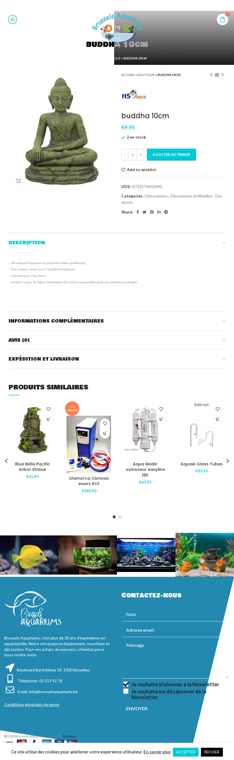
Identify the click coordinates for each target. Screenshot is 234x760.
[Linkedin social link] (123, 5)
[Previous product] (211, 75)
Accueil (94, 58)
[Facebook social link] (103, 5)
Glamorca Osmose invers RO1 (89, 481)
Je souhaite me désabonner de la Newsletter (168, 694)
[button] (49, 419)
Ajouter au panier (171, 154)
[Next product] (222, 75)
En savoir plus (157, 751)
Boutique (112, 58)
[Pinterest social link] (116, 5)
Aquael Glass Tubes (202, 464)
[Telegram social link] (131, 5)
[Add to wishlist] (49, 409)
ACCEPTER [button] (185, 752)
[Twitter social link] (109, 5)
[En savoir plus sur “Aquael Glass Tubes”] (218, 419)
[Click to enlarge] (18, 181)
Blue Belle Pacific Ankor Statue (32, 467)
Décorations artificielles (191, 195)
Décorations (157, 195)
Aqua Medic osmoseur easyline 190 (145, 469)
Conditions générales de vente (31, 704)
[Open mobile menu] (12, 19)
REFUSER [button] (211, 752)
